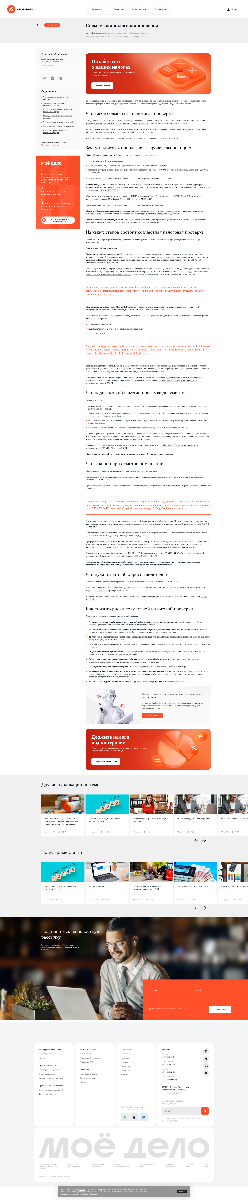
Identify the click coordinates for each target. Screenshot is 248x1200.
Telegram (53, 78)
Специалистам (160, 9)
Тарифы (42, 1058)
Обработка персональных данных (148, 1165)
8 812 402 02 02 (168, 1064)
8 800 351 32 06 (168, 1072)
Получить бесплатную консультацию (59, 220)
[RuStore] (144, 1117)
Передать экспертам (47, 1065)
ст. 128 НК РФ (101, 590)
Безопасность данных (190, 1165)
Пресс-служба (126, 1070)
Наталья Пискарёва (98, 33)
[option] (62, 815)
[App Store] (134, 1117)
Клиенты (124, 1074)
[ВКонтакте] (206, 1066)
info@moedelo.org (169, 1079)
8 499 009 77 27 (168, 1057)
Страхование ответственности (170, 1165)
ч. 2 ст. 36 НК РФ (176, 196)
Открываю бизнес (98, 9)
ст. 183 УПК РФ (106, 448)
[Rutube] (206, 1073)
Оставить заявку (102, 86)
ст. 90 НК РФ (173, 582)
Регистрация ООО (86, 1062)
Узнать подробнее (48, 66)
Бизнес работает (139, 9)
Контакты (124, 1062)
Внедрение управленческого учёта (51, 1090)
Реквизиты (125, 1058)
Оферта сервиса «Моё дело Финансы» (98, 1165)
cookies (82, 1190)
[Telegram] (206, 1058)
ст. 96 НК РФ (104, 480)
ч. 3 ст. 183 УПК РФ (193, 652)
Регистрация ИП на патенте (90, 1058)
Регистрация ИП (86, 1054)
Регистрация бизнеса (89, 1049)
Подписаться (220, 1010)
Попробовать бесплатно (106, 761)
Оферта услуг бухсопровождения (74, 1165)
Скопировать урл (61, 78)
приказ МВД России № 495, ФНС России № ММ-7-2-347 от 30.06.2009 (117, 123)
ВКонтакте (44, 78)
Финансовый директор (47, 1094)
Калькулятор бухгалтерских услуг (51, 1078)
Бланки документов (87, 1078)
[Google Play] (125, 1117)
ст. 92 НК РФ (128, 553)
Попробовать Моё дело (50, 145)
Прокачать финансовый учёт (51, 1086)
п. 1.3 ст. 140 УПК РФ (108, 190)
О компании (126, 1049)
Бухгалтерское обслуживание (50, 1070)
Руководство (125, 1066)
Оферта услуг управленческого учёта (122, 1165)
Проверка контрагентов (88, 1074)
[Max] (206, 1051)
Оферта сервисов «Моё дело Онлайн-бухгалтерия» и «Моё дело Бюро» (48, 1166)
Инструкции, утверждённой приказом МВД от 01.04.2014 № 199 (128, 556)
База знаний (84, 1082)
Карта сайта (206, 1165)
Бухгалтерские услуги (47, 1074)
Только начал (119, 9)
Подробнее (152, 715)
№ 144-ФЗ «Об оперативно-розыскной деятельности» (176, 170)
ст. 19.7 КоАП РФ (95, 508)
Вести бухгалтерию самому (50, 1049)
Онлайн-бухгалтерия (46, 1054)
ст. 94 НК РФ (121, 448)
